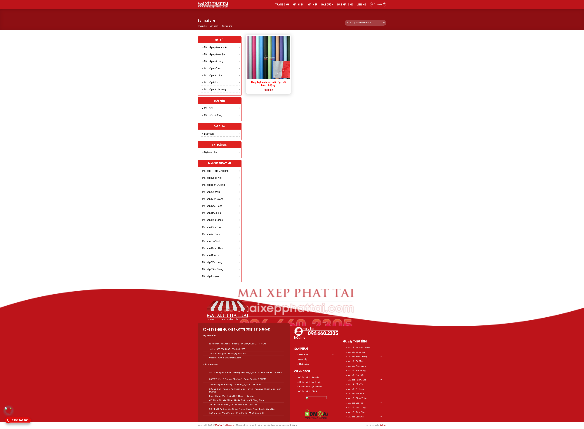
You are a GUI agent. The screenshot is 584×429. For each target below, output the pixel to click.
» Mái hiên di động (212, 115)
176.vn (383, 425)
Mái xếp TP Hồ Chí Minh (215, 171)
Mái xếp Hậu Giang (212, 220)
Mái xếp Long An (211, 276)
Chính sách (305, 386)
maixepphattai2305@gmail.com (230, 353)
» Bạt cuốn (208, 133)
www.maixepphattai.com (229, 357)
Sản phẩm (214, 26)
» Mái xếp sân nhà (212, 75)
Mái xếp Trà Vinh (211, 241)
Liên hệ (361, 4)
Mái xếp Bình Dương (213, 185)
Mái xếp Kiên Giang (212, 199)
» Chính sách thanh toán (309, 382)
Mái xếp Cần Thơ (211, 227)
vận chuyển (316, 386)
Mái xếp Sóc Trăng (212, 206)
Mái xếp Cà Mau (211, 192)
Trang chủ (282, 4)
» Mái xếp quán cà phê (214, 47)
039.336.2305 (223, 349)
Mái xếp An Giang (211, 234)
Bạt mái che (345, 4)
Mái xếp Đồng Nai (212, 178)
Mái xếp (312, 4)
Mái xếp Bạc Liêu (211, 213)
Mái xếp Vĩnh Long (212, 262)
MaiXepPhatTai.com (224, 425)
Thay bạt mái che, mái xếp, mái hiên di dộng (268, 84)
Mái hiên (298, 4)
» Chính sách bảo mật (308, 377)
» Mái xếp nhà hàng (212, 61)
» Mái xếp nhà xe (211, 68)
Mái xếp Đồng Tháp (212, 248)
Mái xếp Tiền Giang (212, 269)
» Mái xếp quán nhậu (213, 54)
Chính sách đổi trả (308, 391)
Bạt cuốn (327, 4)
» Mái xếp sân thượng (214, 89)
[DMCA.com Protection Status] (316, 414)
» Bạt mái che (209, 152)
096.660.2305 (238, 349)
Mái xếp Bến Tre (211, 255)
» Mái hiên (207, 108)
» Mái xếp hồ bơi (211, 82)
